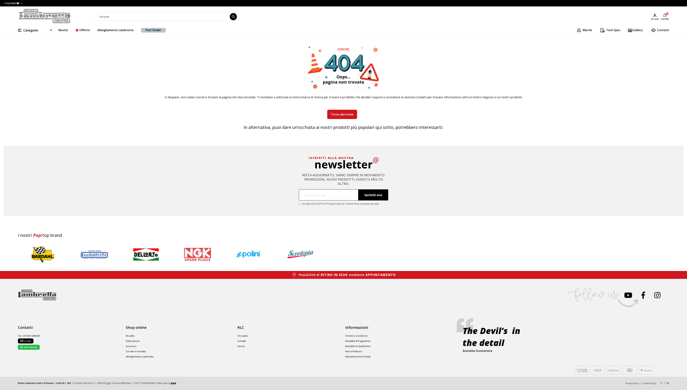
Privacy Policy (334, 203)
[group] (43, 254)
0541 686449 (30, 347)
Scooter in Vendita (136, 351)
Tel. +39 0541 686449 (29, 335)
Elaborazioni (133, 341)
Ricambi (130, 335)
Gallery (637, 30)
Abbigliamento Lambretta (115, 30)
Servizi (241, 346)
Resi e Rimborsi (353, 351)
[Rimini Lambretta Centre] (44, 16)
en (667, 383)
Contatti (662, 30)
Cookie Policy (649, 383)
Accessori (131, 346)
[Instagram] (657, 295)
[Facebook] (643, 295)
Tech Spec (612, 30)
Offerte (84, 30)
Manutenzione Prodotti (358, 356)
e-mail (27, 341)
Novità (63, 30)
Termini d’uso (353, 203)
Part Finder (153, 30)
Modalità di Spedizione (357, 346)
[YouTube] (628, 295)
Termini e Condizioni (356, 335)
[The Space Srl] (173, 383)
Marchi (587, 30)
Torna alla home (342, 114)
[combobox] (166, 17)
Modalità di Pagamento (358, 341)
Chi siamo (242, 335)
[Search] (233, 16)
